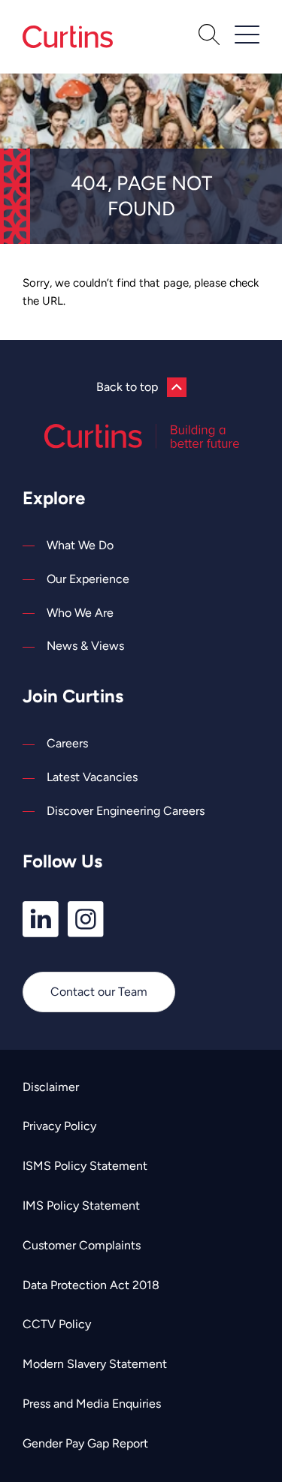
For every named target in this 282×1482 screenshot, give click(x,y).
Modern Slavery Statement (95, 1364)
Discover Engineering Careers (126, 811)
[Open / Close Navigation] (247, 34)
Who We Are (80, 613)
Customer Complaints (82, 1245)
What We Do (80, 545)
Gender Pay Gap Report (85, 1443)
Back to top (127, 387)
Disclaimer (51, 1087)
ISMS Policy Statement (85, 1166)
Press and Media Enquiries (92, 1403)
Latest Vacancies (92, 777)
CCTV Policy (57, 1324)
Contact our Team (98, 991)
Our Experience (88, 579)
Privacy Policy (59, 1126)
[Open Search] (209, 36)
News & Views (85, 646)
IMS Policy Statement (81, 1205)
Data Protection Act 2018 (91, 1285)
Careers (67, 743)
